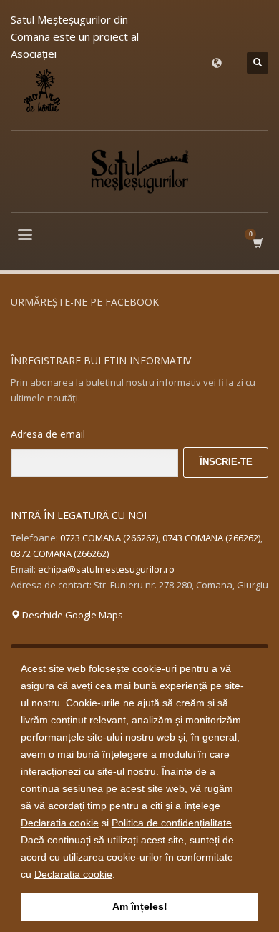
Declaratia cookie (60, 822)
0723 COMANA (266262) (109, 537)
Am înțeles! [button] (139, 906)
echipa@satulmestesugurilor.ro (106, 569)
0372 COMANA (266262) (60, 553)
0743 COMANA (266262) (211, 537)
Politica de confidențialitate (172, 822)
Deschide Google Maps (71, 614)
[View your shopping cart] (257, 242)
